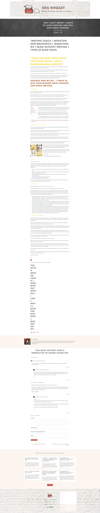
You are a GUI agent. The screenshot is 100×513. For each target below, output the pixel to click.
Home (41, 17)
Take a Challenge (32, 0)
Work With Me (49, 17)
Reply (68, 367)
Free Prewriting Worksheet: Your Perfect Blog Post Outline (66, 459)
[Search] (76, 17)
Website (32, 435)
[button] (50, 485)
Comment (32, 418)
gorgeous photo (49, 146)
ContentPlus (60, 116)
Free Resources (28, 0)
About (44, 17)
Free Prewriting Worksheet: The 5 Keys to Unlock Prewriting (66, 472)
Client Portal (24, 0)
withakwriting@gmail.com (50, 504)
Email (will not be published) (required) (38, 431)
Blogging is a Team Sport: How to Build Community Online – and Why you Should (49, 473)
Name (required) (34, 427)
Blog (59, 17)
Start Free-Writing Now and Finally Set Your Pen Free (32, 459)
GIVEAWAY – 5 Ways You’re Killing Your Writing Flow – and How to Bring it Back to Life (49, 460)
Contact (55, 17)
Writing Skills (60, 30)
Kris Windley (56, 30)
